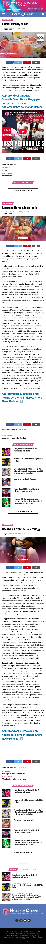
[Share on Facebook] (10, 62)
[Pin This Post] (27, 62)
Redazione (8, 29)
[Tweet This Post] (18, 62)
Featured (23, 430)
